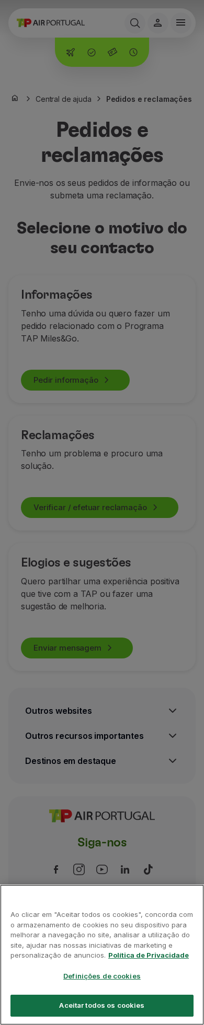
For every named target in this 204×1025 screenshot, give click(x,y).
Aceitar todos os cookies (101, 1005)
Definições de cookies (102, 976)
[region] (102, 955)
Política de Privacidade (148, 955)
